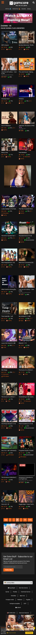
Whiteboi (21, 98)
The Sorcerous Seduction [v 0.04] (9, 477)
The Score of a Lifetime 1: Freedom (9, 397)
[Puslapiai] (2, 2)
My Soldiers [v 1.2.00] (24, 316)
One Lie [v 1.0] (5, 504)
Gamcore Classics (24, 612)
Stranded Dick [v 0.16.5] (25, 235)
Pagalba (28, 599)
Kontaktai (13, 595)
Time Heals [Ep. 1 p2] (7, 316)
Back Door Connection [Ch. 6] (27, 262)
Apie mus (22, 595)
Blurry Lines (4, 152)
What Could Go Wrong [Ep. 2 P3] (9, 289)
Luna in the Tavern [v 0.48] (8, 343)
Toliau (30, 520)
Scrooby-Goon (5, 98)
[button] (18, 582)
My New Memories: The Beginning (27, 45)
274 (25, 520)
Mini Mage (4, 370)
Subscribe (8, 570)
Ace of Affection (6, 125)
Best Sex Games (23, 588)
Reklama (19, 599)
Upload (19, 607)
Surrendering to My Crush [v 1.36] (27, 397)
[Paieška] (34, 3)
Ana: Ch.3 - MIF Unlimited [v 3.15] (9, 450)
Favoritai (24, 8)
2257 (25, 603)
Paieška (15, 591)
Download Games (25, 591)
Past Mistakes (23, 152)
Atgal (5, 520)
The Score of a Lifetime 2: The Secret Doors (27, 370)
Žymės (7, 591)
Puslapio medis (10, 599)
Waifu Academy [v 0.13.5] (26, 423)
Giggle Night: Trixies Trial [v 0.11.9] (27, 504)
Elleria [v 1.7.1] (22, 343)
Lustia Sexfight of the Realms (9, 209)
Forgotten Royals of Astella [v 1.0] (27, 450)
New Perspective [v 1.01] (8, 262)
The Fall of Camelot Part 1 (8, 235)
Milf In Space (5, 45)
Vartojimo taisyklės (15, 603)
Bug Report (12, 588)
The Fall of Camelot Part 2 (26, 209)
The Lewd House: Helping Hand (27, 72)
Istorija (29, 8)
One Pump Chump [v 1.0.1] (8, 423)
